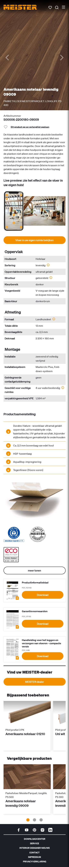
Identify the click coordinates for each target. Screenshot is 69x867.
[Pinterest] (34, 830)
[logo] (20, 7)
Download (42, 594)
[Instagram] (42, 830)
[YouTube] (27, 830)
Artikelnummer (12, 115)
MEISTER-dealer (34, 681)
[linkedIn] (50, 830)
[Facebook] (19, 830)
